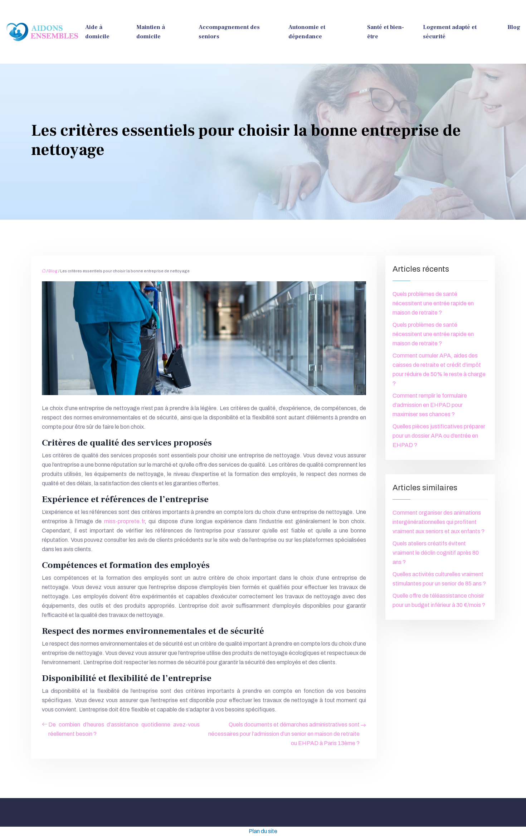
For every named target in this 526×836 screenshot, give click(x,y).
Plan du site (263, 831)
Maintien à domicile (150, 32)
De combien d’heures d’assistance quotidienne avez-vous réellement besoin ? (124, 729)
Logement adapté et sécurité (450, 32)
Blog (513, 27)
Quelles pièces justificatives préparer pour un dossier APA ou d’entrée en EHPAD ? (439, 435)
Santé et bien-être (385, 32)
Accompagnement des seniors (229, 32)
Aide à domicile (97, 32)
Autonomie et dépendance (306, 32)
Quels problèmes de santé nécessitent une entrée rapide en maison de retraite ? (433, 303)
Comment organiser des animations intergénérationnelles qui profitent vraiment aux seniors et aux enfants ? (438, 522)
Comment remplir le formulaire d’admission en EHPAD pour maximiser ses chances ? (430, 405)
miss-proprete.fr (124, 521)
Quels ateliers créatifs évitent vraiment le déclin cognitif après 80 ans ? (436, 552)
